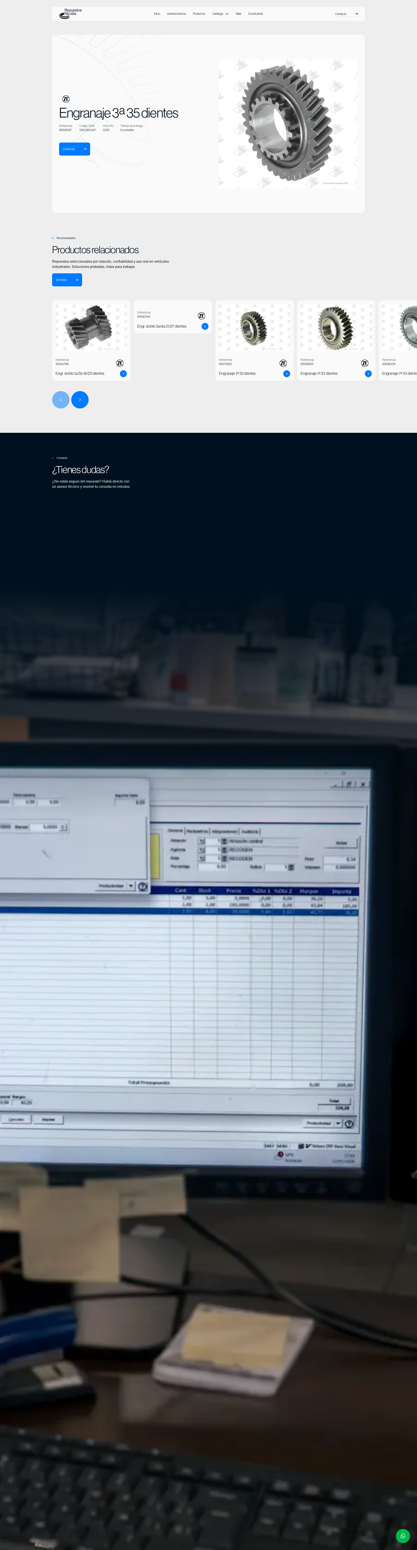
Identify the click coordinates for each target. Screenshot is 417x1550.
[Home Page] (70, 14)
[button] (220, 14)
